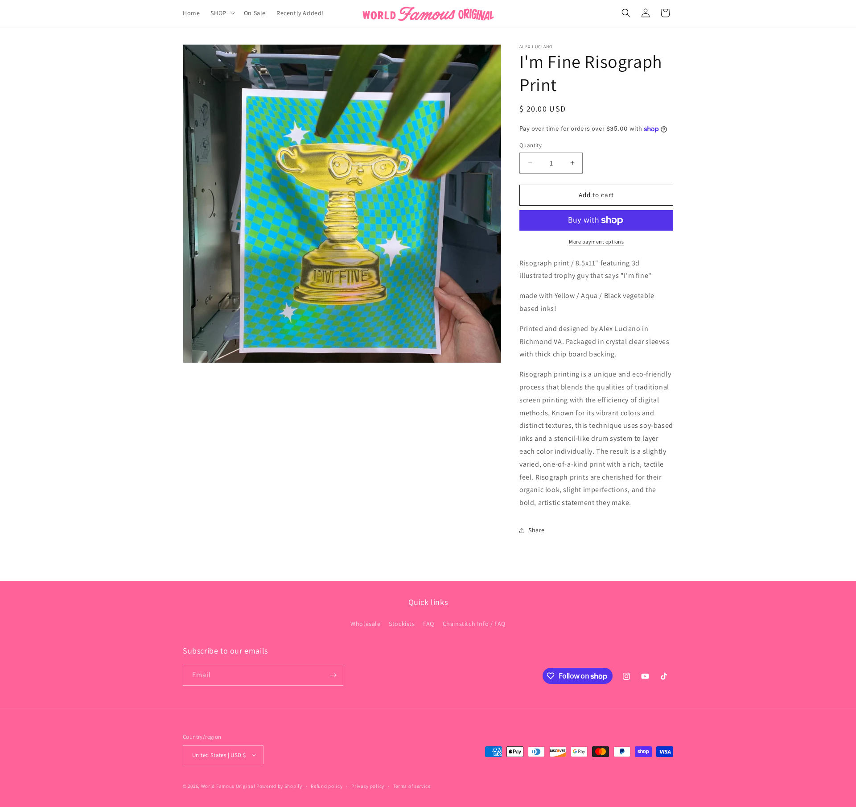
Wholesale (365, 624)
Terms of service (412, 786)
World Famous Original (228, 786)
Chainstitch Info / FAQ (474, 624)
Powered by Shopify (279, 786)
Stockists (402, 624)
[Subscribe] (333, 675)
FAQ (428, 624)
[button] (221, 13)
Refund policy (326, 786)
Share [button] (536, 530)
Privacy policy (367, 786)
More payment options (596, 241)
